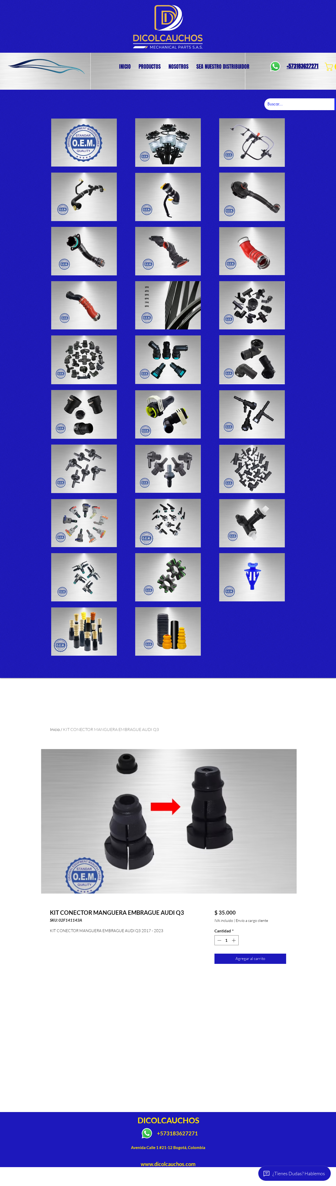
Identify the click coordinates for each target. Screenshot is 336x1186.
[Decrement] (218, 940)
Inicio (55, 729)
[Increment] (234, 940)
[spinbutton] (226, 940)
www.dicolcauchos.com (168, 1164)
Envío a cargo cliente (252, 920)
